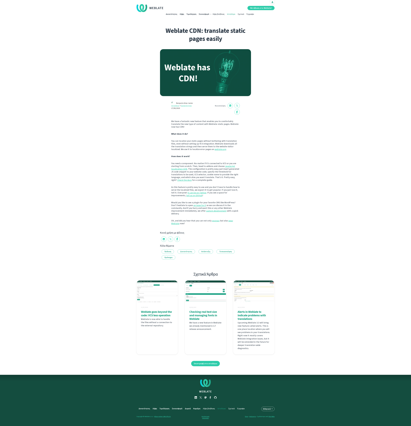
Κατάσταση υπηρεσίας (205, 417)
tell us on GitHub (194, 195)
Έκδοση (167, 251)
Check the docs (184, 180)
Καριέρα (196, 408)
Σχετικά (241, 14)
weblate (205, 391)
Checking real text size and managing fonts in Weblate (203, 315)
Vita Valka (272, 417)
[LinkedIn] (195, 397)
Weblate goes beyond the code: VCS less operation (156, 313)
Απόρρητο (252, 417)
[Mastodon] (205, 397)
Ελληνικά (267, 409)
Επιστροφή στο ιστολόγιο (205, 363)
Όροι (246, 417)
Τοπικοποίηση (225, 251)
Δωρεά (188, 408)
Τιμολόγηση (191, 14)
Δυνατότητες (171, 14)
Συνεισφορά (204, 14)
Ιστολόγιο (231, 14)
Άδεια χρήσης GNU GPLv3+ (162, 417)
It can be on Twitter (197, 192)
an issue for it (200, 205)
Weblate (156, 8)
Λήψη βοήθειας (219, 14)
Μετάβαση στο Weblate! (261, 8)
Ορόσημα (168, 257)
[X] (200, 397)
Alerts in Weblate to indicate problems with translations (252, 315)
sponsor (216, 220)
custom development (216, 210)
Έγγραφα (250, 14)
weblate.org (220, 149)
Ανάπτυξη (205, 251)
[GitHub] (215, 397)
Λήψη (182, 14)
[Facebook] (210, 397)
